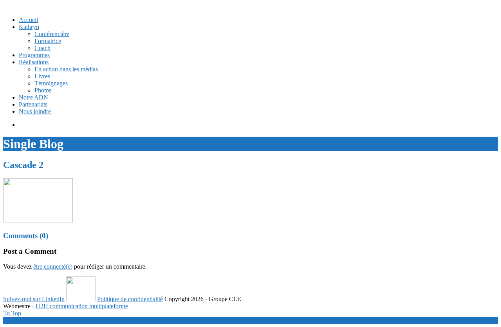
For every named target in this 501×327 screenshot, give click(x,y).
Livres (42, 76)
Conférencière (51, 34)
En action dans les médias (66, 69)
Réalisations (34, 62)
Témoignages (51, 83)
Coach (42, 48)
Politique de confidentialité (130, 299)
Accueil (28, 19)
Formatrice (47, 41)
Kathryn (29, 26)
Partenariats (33, 104)
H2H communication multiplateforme (82, 306)
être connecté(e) (52, 266)
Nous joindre (35, 111)
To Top (12, 313)
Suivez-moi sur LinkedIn (34, 299)
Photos (42, 90)
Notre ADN (33, 97)
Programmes (34, 55)
